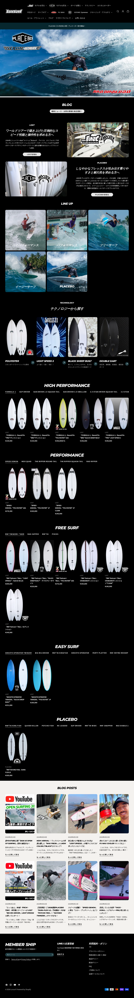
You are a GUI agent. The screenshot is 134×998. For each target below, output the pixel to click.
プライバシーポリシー (97, 951)
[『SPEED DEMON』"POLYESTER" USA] (17, 483)
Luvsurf (13, 989)
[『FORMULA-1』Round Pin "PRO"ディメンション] (17, 414)
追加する (60, 954)
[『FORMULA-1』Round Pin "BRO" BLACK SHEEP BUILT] (92, 414)
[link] (67, 62)
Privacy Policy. (26, 959)
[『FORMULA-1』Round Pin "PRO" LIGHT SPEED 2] (117, 414)
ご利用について (94, 970)
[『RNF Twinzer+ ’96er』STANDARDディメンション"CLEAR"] (117, 556)
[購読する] (52, 954)
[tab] (10, 392)
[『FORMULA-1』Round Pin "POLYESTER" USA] (67, 414)
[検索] (118, 11)
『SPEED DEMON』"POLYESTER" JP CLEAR (65, 508)
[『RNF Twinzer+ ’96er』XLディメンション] (17, 605)
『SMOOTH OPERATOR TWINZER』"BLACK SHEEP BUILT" (14, 699)
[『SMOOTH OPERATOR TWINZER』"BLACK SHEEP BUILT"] (17, 675)
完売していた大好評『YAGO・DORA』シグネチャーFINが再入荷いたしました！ (114, 910)
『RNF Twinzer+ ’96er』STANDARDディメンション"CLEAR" (113, 580)
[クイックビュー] (27, 401)
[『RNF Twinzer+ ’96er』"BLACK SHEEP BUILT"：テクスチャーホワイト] (42, 556)
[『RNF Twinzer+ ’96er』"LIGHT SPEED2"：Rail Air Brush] (17, 556)
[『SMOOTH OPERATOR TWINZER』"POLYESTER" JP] (42, 675)
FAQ (90, 966)
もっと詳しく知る (12, 854)
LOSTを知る (32, 154)
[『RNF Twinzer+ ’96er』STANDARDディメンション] (92, 556)
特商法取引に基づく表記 (97, 955)
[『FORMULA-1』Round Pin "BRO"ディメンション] (42, 414)
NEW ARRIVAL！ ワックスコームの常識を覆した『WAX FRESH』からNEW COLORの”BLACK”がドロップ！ (51, 843)
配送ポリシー (93, 962)
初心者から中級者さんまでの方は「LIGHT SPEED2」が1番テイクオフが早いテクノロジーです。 (82, 843)
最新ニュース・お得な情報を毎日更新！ (67, 111)
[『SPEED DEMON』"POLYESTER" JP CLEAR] (67, 483)
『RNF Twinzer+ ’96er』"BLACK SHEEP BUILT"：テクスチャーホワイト (42, 580)
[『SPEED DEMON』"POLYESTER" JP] (42, 483)
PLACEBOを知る (102, 194)
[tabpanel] (67, 420)
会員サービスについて (97, 974)
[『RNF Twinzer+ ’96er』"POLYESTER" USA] (67, 556)
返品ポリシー (93, 959)
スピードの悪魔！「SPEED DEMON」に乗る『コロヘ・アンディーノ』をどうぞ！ (82, 910)
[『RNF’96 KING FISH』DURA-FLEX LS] (17, 748)
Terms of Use (15, 959)
